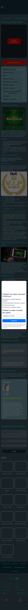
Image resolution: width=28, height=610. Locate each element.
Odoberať (14, 320)
